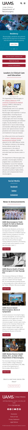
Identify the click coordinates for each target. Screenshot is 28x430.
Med (12, 100)
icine (14, 100)
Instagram (14, 195)
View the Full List (14, 386)
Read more (6, 249)
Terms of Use (14, 417)
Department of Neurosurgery (8, 10)
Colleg (6, 100)
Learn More (14, 44)
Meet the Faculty (14, 61)
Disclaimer (14, 414)
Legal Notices (14, 422)
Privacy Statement (14, 419)
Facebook (13, 187)
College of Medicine (7, 7)
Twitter (14, 191)
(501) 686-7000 (16, 405)
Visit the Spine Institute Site (14, 56)
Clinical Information (14, 65)
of (10, 100)
